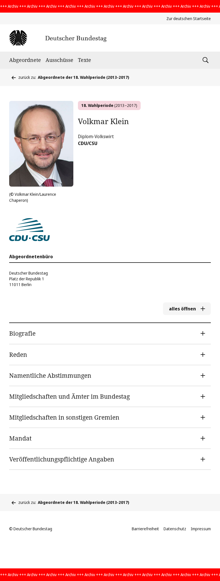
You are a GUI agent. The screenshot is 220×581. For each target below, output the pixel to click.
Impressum (201, 528)
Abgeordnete (25, 59)
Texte (84, 59)
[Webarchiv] (57, 38)
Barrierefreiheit (145, 528)
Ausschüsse (59, 59)
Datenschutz (175, 528)
